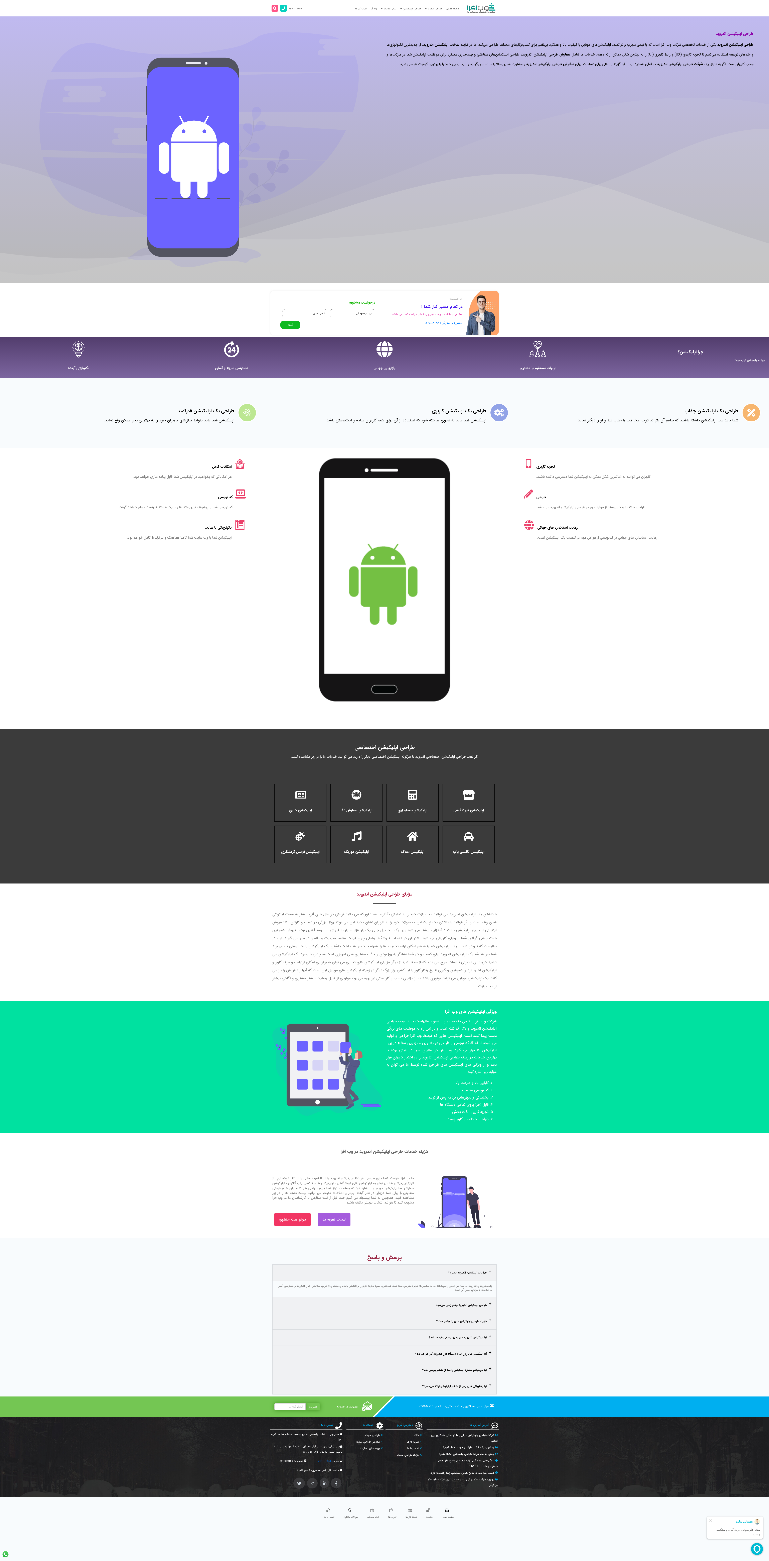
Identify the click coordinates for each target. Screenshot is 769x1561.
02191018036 (426, 1406)
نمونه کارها (361, 9)
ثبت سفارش (373, 1517)
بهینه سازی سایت (370, 1448)
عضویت (313, 1406)
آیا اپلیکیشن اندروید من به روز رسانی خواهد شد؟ (458, 1337)
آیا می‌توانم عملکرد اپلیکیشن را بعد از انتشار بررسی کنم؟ (454, 1370)
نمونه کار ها (411, 1517)
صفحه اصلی (452, 9)
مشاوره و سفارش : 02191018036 (444, 322)
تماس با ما (413, 1448)
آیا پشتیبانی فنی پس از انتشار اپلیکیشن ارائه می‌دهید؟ (454, 1386)
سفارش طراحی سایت (368, 1442)
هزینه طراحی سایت (408, 1455)
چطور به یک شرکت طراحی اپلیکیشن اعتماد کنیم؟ (466, 1454)
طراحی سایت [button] (435, 9)
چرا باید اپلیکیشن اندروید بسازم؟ (467, 1272)
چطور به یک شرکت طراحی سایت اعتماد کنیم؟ (468, 1447)
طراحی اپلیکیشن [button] (412, 9)
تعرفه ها (392, 1517)
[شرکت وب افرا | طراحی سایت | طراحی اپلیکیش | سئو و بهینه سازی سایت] (481, 8)
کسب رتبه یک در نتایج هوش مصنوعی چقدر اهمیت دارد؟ (462, 1473)
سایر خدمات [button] (389, 9)
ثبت (290, 324)
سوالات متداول (350, 1517)
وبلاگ (374, 9)
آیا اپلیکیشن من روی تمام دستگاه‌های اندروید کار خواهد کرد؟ (451, 1354)
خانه (416, 1435)
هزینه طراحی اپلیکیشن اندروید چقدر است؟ (461, 1321)
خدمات (429, 1517)
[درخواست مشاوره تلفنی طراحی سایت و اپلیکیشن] (283, 8)
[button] (275, 8)
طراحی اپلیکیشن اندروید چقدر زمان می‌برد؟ (461, 1305)
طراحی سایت (372, 1435)
